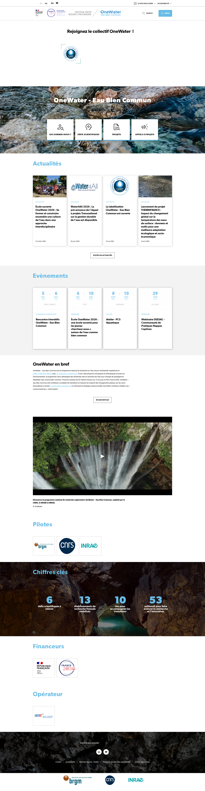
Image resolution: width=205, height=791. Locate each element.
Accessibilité (163, 3)
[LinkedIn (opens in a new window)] (52, 3)
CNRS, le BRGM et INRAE (42, 374)
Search (149, 13)
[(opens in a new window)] (44, 546)
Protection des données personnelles (116, 762)
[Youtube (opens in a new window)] (57, 3)
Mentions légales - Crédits (89, 762)
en (46, 3)
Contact (58, 762)
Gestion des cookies (142, 762)
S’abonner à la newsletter (89, 743)
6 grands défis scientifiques (60, 386)
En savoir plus (102, 400)
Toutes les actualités (102, 255)
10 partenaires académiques (67, 374)
